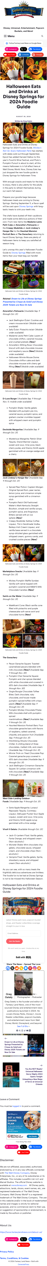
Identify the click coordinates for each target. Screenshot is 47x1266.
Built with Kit (23, 957)
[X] (12, 968)
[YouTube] (27, 1030)
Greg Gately (27, 121)
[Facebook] (8, 968)
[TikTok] (25, 1030)
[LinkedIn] (30, 1030)
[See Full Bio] (29, 1026)
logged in (16, 1106)
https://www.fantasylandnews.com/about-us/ (21, 1232)
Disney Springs (26, 206)
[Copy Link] (21, 968)
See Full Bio (22, 1026)
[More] (39, 968)
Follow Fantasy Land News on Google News (25, 43)
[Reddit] (17, 968)
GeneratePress (23, 1264)
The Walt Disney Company (17, 1173)
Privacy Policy (7, 1251)
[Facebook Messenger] (26, 968)
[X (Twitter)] (20, 1030)
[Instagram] (35, 968)
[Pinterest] (30, 968)
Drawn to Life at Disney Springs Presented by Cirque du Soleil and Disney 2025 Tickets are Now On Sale (23, 301)
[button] (42, 36)
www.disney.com (19, 1185)
